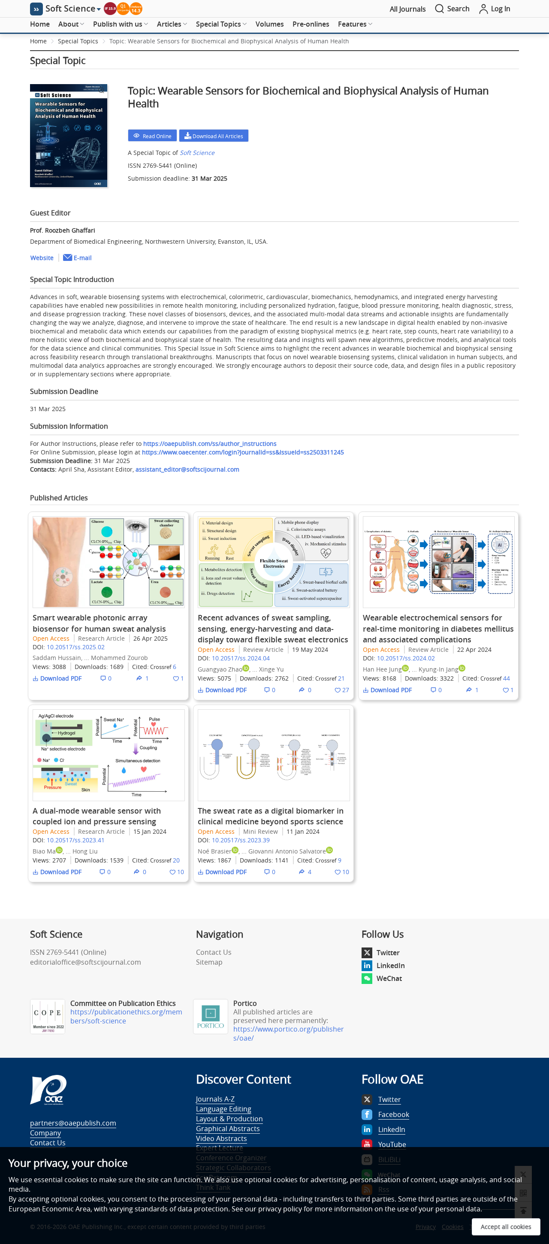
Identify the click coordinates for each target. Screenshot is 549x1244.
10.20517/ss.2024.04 (241, 658)
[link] (229, 41)
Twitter (388, 952)
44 (506, 678)
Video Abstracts (221, 1138)
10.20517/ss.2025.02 (76, 647)
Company (45, 1133)
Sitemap (209, 962)
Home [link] (38, 41)
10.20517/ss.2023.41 (76, 840)
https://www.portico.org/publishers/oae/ (288, 1033)
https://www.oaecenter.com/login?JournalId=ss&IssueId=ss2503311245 (243, 452)
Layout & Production (229, 1118)
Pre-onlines (311, 24)
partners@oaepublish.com (73, 1123)
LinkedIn (391, 965)
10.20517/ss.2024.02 (406, 658)
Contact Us (214, 952)
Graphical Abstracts (228, 1128)
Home (40, 24)
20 (176, 860)
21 (341, 678)
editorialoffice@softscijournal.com (85, 962)
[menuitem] (40, 24)
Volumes (270, 24)
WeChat (389, 978)
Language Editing (223, 1109)
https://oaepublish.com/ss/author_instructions (210, 443)
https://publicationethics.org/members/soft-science (126, 1016)
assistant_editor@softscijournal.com (187, 469)
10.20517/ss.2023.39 (241, 840)
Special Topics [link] (78, 41)
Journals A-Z (215, 1099)
